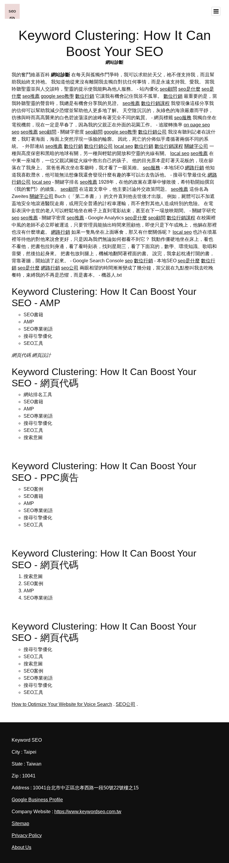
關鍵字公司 (196, 146)
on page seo (197, 124)
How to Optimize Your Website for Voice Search (62, 704)
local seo (123, 146)
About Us (21, 847)
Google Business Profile (37, 799)
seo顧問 (168, 89)
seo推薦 (31, 96)
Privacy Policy (27, 835)
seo (15, 131)
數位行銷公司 (152, 131)
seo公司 (69, 267)
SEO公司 (125, 704)
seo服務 (182, 117)
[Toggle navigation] (216, 11)
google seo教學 (57, 96)
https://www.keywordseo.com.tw (87, 811)
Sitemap (20, 823)
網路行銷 (194, 167)
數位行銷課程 (155, 103)
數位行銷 (84, 96)
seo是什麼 (189, 89)
